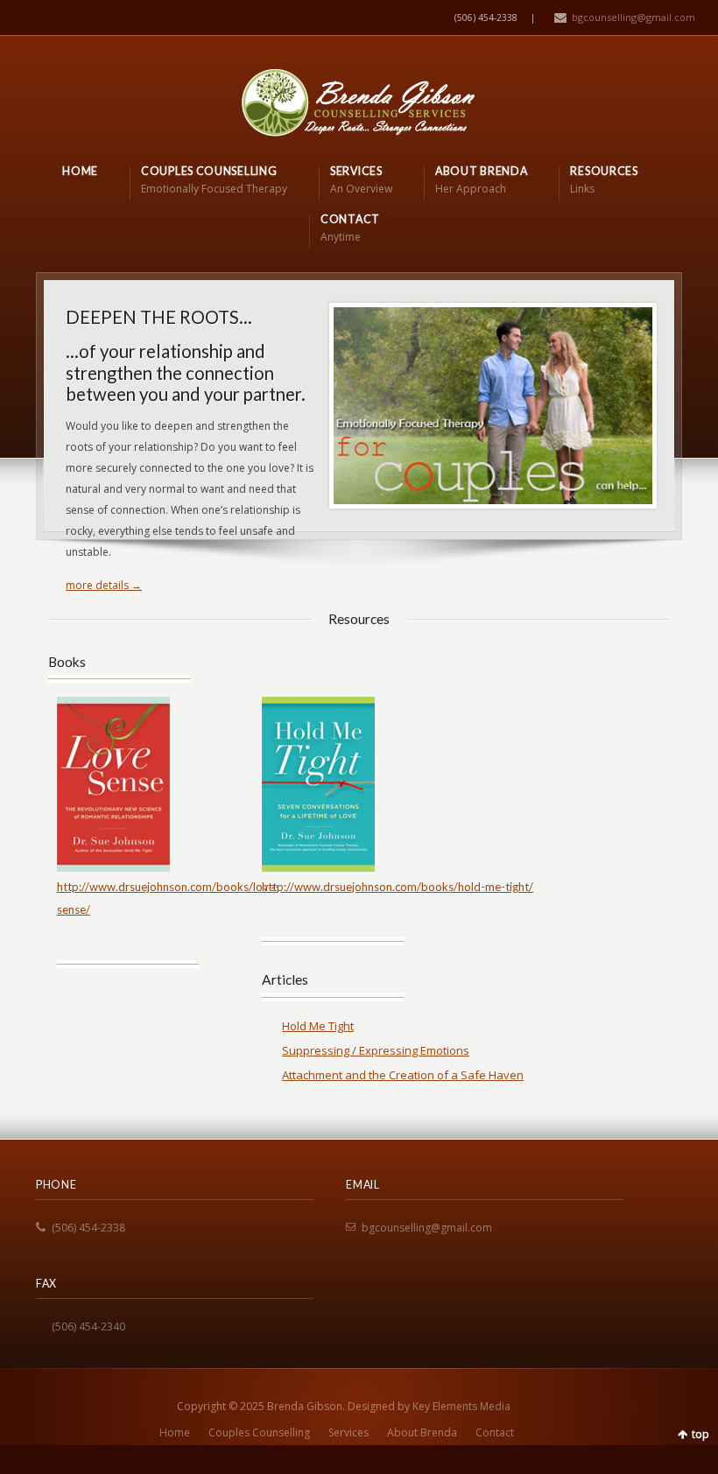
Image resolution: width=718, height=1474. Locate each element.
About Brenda (422, 1432)
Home (174, 1432)
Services (348, 1432)
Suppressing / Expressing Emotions (375, 1050)
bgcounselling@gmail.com (633, 17)
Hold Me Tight (318, 1026)
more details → (104, 585)
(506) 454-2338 (88, 1227)
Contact (494, 1432)
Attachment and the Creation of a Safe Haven (403, 1075)
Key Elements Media (461, 1406)
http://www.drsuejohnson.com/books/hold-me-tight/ (397, 887)
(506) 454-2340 (88, 1326)
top (700, 1434)
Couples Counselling (259, 1432)
